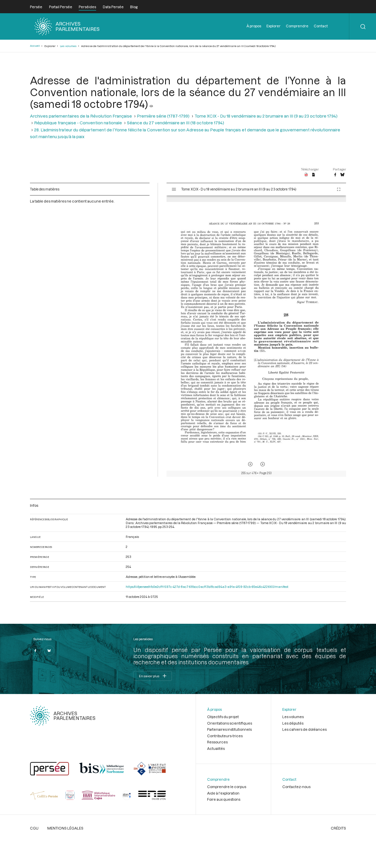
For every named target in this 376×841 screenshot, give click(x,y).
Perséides (87, 7)
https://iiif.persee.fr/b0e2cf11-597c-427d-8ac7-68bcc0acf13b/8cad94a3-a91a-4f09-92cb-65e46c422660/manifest (207, 586)
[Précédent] (250, 464)
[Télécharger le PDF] (306, 175)
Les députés (292, 723)
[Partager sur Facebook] (335, 175)
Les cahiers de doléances (304, 729)
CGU (34, 828)
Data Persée (113, 7)
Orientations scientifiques (229, 723)
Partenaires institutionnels (229, 729)
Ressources (217, 742)
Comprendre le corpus (226, 787)
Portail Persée (60, 7)
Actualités (216, 748)
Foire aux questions (223, 799)
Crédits (338, 828)
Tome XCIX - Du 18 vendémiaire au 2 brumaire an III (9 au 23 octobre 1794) (266, 115)
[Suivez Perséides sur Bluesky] (49, 650)
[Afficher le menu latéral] (174, 189)
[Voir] (151, 104)
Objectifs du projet (223, 717)
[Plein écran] (339, 189)
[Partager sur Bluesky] (342, 175)
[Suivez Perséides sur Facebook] (35, 650)
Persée (36, 7)
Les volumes (68, 46)
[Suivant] (262, 464)
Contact (321, 26)
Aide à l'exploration (223, 793)
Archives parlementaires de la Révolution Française (81, 115)
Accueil (35, 45)
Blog (133, 7)
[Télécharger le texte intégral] (313, 175)
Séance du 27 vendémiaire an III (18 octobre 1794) (175, 122)
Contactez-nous (296, 787)
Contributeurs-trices (225, 736)
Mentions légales (65, 828)
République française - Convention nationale (78, 122)
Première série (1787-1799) (163, 115)
